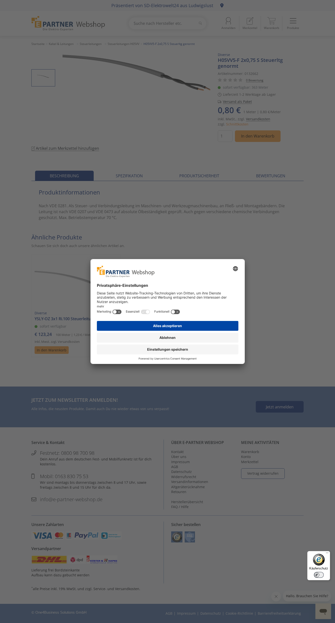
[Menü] (327, 554)
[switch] (319, 575)
